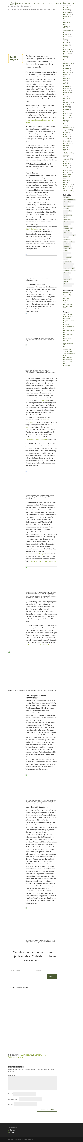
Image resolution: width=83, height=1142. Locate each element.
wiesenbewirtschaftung (69, 270)
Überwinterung (67, 286)
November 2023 (66, 60)
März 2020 (66, 141)
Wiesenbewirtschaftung (39, 9)
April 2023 (66, 70)
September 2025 (66, 27)
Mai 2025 (66, 34)
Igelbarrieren (67, 224)
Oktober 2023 (67, 63)
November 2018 (66, 181)
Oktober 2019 (67, 153)
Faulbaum (14, 1036)
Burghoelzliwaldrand (68, 321)
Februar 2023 (67, 72)
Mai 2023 (66, 68)
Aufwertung (26, 1054)
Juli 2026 (65, 8)
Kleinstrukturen (67, 232)
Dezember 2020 (66, 121)
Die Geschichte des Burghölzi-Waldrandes (67, 306)
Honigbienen (67, 221)
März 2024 (66, 49)
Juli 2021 (65, 105)
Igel (72, 221)
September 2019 (66, 156)
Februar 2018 (67, 189)
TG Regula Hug (67, 257)
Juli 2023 (65, 66)
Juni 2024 (66, 45)
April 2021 (66, 111)
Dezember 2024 (66, 39)
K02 (71, 228)
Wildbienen (66, 277)
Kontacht (66, 237)
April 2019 (66, 168)
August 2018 (67, 186)
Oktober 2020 (67, 128)
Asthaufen (66, 197)
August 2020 (67, 130)
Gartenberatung (23, 998)
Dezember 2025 (66, 19)
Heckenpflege (67, 219)
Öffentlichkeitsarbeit (69, 283)
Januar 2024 (67, 54)
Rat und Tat (29, 3)
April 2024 (66, 47)
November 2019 (66, 150)
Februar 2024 (67, 52)
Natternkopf (14, 995)
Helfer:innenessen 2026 (68, 301)
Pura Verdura (67, 244)
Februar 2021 (67, 116)
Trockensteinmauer (68, 264)
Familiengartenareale (68, 331)
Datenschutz (13, 1128)
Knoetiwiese (67, 339)
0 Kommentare (51, 9)
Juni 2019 (66, 163)
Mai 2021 (66, 109)
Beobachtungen (54, 3)
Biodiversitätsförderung (69, 199)
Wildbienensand (67, 279)
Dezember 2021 (66, 95)
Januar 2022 (67, 93)
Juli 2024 (65, 43)
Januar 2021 (67, 118)
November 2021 (66, 99)
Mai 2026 (66, 10)
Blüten (65, 204)
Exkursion (66, 208)
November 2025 (66, 23)
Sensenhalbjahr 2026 (17, 1016)
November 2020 (66, 124)
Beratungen (67, 318)
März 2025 (66, 37)
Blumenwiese (39, 1054)
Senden (52, 976)
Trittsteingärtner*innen (69, 354)
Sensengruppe (42, 3)
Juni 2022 (66, 86)
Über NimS (66, 3)
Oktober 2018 (67, 184)
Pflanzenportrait (32, 998)
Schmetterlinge (67, 248)
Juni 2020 (66, 134)
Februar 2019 (67, 172)
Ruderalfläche (67, 246)
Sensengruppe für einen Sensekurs (43, 561)
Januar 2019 (67, 174)
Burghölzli (30, 9)
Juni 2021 (66, 107)
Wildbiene (66, 275)
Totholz (65, 259)
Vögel (65, 268)
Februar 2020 (67, 143)
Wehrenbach (71, 268)
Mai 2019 (66, 165)
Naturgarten (67, 239)
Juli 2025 (65, 32)
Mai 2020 (66, 137)
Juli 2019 (65, 161)
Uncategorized (67, 357)
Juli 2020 (65, 132)
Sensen (65, 250)
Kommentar (12, 1075)
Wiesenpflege (67, 272)
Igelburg (66, 226)
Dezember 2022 (66, 75)
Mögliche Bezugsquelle (34, 229)
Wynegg (66, 281)
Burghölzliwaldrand (68, 206)
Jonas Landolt (14, 9)
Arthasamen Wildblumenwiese (37, 439)
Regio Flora (44, 400)
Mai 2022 (66, 88)
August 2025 (67, 30)
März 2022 (66, 90)
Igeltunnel (66, 228)
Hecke (65, 217)
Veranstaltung (67, 360)
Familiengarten (67, 210)
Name (10, 1094)
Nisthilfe (66, 241)
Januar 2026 (67, 17)
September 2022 (66, 83)
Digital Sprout (28, 1140)
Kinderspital (67, 230)
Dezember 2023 (66, 57)
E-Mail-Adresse (13, 1099)
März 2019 (66, 170)
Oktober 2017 (67, 191)
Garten (65, 213)
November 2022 (66, 79)
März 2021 (66, 113)
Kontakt (11, 1132)
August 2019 (67, 159)
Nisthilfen (71, 241)
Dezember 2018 (66, 177)
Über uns (12, 1130)
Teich (65, 255)
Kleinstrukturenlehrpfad (69, 235)
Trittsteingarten (42, 998)
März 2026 (66, 12)
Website (10, 1104)
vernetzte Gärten (68, 266)
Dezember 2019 (66, 146)
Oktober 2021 (67, 102)
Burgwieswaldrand (68, 327)
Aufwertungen (67, 314)
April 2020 (66, 139)
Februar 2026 (67, 14)
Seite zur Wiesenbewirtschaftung (40, 645)
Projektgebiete (16, 3)
